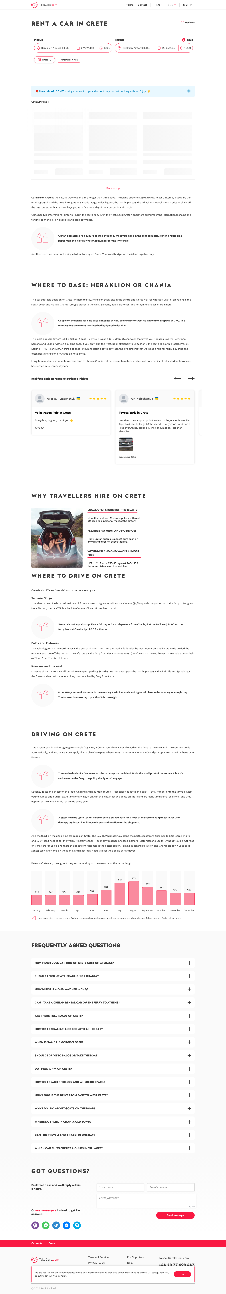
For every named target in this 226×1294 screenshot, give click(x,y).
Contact (142, 4)
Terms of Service (98, 1257)
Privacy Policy (96, 1263)
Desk (130, 1263)
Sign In (187, 4)
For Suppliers (135, 1257)
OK (182, 1274)
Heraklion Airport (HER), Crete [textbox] (57, 48)
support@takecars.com (174, 1258)
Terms (129, 4)
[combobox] (57, 48)
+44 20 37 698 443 (177, 1265)
